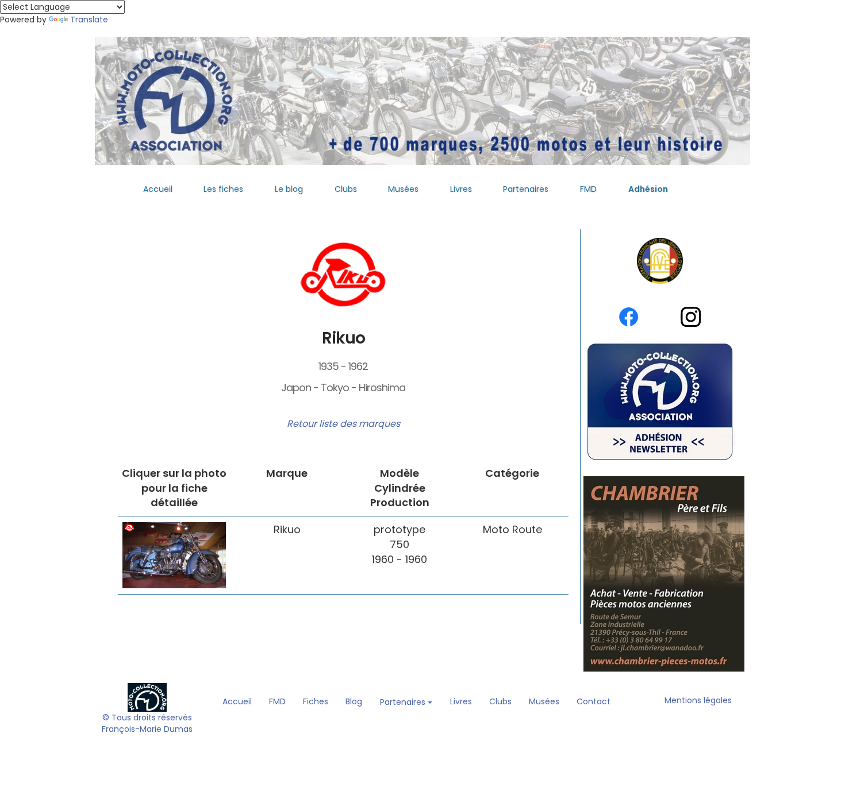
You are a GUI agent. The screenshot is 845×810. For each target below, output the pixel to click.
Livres (461, 189)
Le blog (289, 189)
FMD (588, 189)
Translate (89, 19)
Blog (353, 701)
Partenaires (525, 189)
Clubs (346, 189)
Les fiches (223, 189)
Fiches (315, 701)
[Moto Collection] (147, 697)
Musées (403, 189)
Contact (593, 701)
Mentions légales (698, 700)
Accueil (157, 189)
